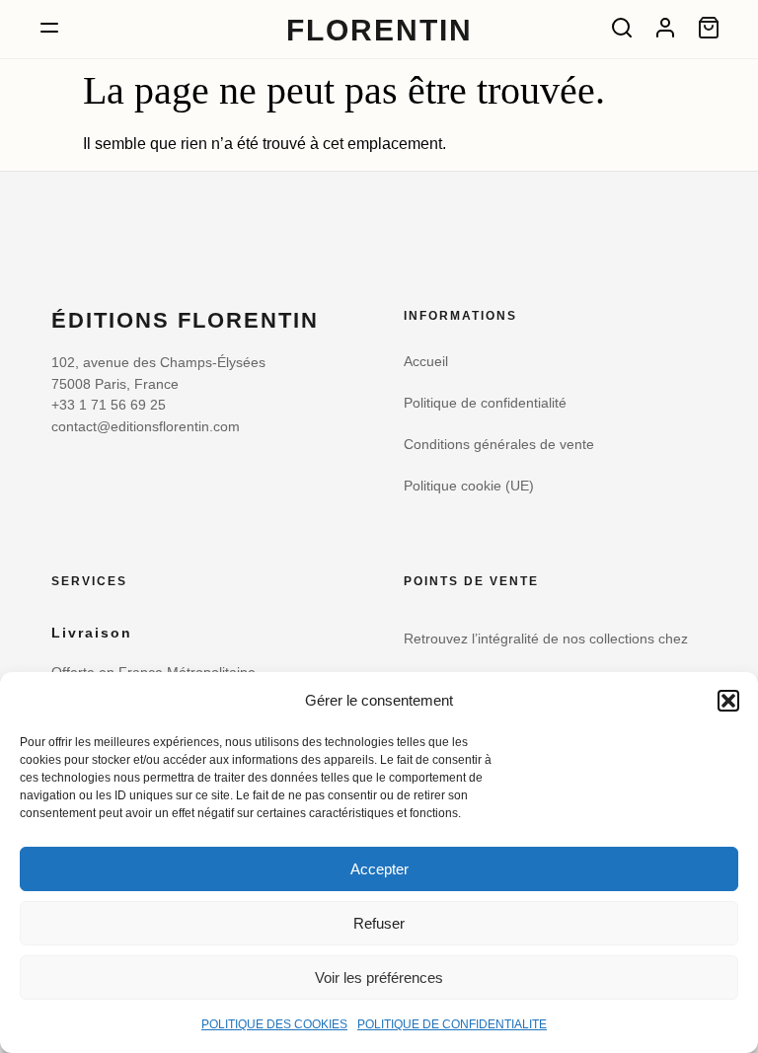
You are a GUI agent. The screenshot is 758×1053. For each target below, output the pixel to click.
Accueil (426, 361)
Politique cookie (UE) (469, 486)
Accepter (379, 869)
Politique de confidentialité (485, 403)
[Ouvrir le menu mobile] (49, 27)
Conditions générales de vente (499, 444)
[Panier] (708, 27)
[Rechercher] (622, 27)
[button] (728, 701)
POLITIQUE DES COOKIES (274, 1024)
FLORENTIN (379, 29)
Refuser (379, 923)
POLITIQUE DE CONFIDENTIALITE (452, 1024)
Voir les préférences (379, 977)
